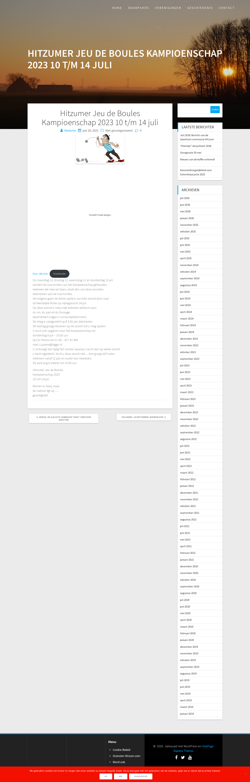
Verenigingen (168, 8)
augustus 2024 (188, 285)
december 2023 (189, 338)
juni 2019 (185, 686)
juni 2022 (185, 452)
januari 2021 (187, 559)
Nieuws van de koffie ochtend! (197, 159)
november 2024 (189, 265)
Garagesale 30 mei (190, 152)
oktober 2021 (188, 506)
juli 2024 (184, 291)
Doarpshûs (138, 8)
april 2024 (186, 312)
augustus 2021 (188, 519)
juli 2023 (184, 365)
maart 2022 (186, 472)
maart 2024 (186, 318)
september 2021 (189, 512)
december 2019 (189, 646)
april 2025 (186, 258)
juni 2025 (185, 245)
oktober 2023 (188, 352)
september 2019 (189, 667)
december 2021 (189, 492)
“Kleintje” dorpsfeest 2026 (195, 146)
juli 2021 (184, 526)
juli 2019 (184, 680)
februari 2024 (188, 325)
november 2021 (189, 499)
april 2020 (186, 619)
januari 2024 (187, 332)
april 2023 (186, 385)
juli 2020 (184, 600)
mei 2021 (185, 539)
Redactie (70, 130)
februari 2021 (188, 553)
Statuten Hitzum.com (126, 756)
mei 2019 (185, 693)
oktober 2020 (188, 579)
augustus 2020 (188, 593)
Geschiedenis (200, 8)
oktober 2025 (188, 231)
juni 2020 (185, 606)
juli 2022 (184, 445)
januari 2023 (187, 405)
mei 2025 (185, 251)
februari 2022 (188, 479)
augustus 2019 (188, 673)
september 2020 (189, 586)
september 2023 (189, 358)
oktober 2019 (188, 660)
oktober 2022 (188, 425)
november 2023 (189, 345)
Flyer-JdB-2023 (40, 273)
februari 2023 (188, 399)
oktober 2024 (188, 271)
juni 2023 (185, 372)
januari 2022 (187, 486)
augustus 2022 (188, 439)
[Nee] (245, 774)
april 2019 (186, 700)
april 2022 (186, 466)
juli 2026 (184, 198)
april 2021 (186, 546)
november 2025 (189, 224)
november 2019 (189, 653)
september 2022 (189, 432)
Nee (120, 776)
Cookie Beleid (121, 750)
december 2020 (189, 566)
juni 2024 (185, 298)
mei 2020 (185, 613)
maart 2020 (186, 626)
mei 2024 (185, 305)
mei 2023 (185, 379)
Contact (227, 8)
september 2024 (189, 278)
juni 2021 (185, 533)
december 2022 (189, 412)
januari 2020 (187, 640)
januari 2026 (187, 218)
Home (117, 8)
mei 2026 (185, 211)
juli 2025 (184, 238)
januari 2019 (187, 713)
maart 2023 (186, 392)
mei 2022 (185, 459)
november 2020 (189, 573)
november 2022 (189, 419)
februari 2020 (188, 633)
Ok (106, 776)
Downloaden (59, 273)
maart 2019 (186, 707)
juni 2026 (185, 204)
